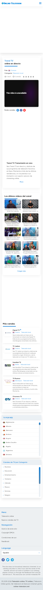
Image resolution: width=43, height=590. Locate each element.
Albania (8, 426)
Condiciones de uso (9, 537)
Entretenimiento (10, 475)
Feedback (5, 541)
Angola (8, 438)
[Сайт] (17, 110)
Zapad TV (16, 330)
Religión (7, 495)
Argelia (8, 446)
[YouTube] (24, 110)
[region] (21, 439)
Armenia (9, 454)
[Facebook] (21, 110)
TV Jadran (16, 346)
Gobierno (8, 479)
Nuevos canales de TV (10, 520)
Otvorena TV (17, 396)
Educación (8, 471)
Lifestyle (7, 483)
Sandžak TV (17, 362)
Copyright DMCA (8, 532)
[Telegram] (12, 559)
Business (8, 467)
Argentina (9, 450)
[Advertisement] (21, 30)
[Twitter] (7, 559)
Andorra (8, 434)
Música (7, 487)
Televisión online (8, 516)
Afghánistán (10, 422)
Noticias (7, 491)
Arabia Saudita (11, 442)
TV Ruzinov (16, 378)
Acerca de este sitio (9, 529)
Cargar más (21, 271)
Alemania (9, 430)
